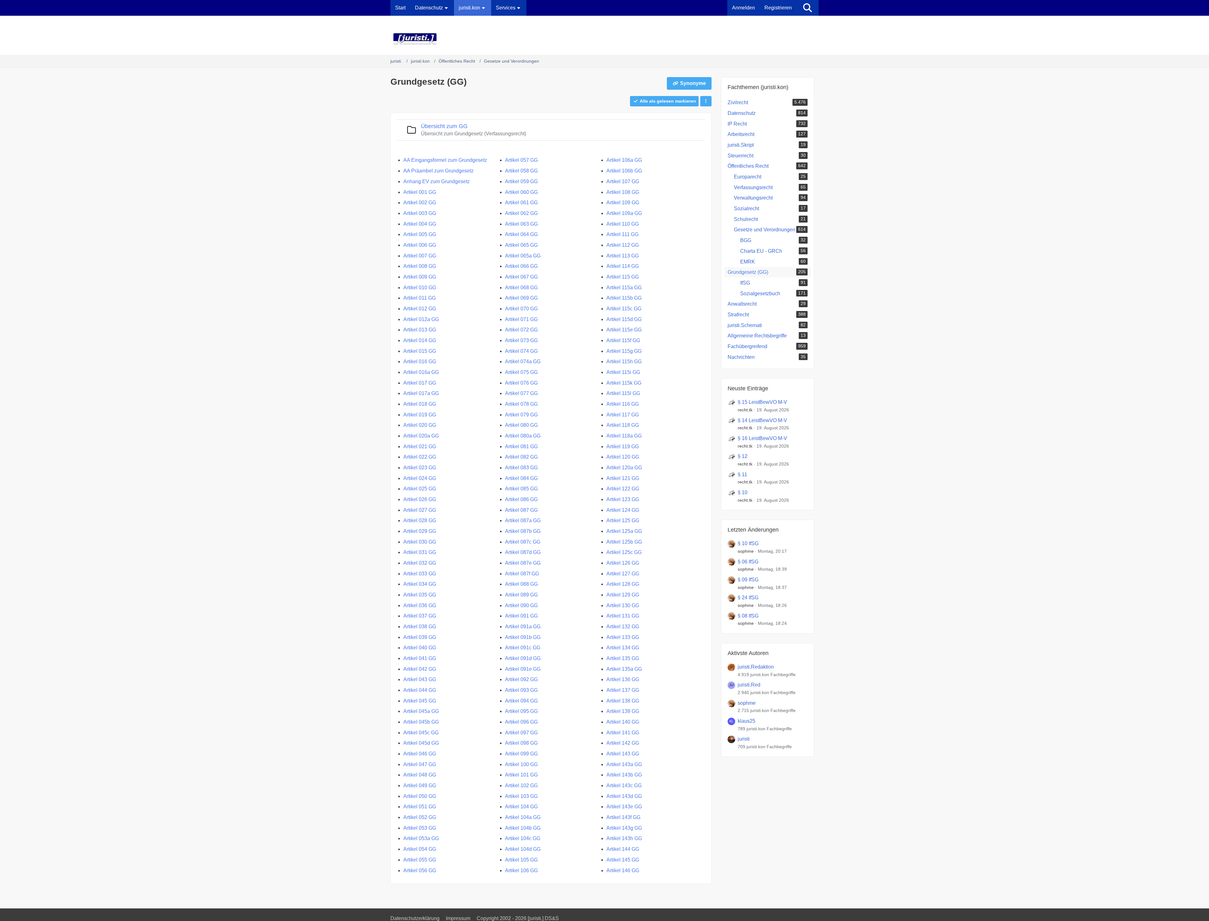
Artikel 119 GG (622, 446)
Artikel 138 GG (622, 700)
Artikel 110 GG (622, 224)
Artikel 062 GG (521, 213)
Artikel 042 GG (419, 669)
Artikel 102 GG (521, 785)
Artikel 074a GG (523, 361)
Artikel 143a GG (624, 764)
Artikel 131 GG (622, 616)
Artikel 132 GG (622, 626)
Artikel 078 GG (521, 404)
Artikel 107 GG (622, 181)
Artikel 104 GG (521, 806)
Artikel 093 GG (521, 690)
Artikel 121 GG (622, 478)
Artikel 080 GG (521, 425)
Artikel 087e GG (523, 563)
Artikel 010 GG (419, 287)
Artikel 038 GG (419, 626)
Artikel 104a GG (523, 817)
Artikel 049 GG (419, 785)
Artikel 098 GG (521, 743)
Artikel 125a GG (624, 531)
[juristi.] (604, 39)
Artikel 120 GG (622, 457)
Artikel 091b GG (523, 637)
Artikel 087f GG (522, 573)
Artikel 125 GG (622, 520)
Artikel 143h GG (624, 838)
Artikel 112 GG (622, 245)
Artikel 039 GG (419, 637)
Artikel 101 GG (521, 774)
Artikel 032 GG (419, 563)
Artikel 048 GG (419, 774)
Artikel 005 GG (419, 234)
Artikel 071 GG (521, 319)
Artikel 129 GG (622, 594)
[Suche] (808, 8)
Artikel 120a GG (624, 467)
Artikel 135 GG (622, 658)
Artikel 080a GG (523, 435)
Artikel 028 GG (419, 520)
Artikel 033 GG (419, 573)
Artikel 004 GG (419, 224)
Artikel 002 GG (419, 202)
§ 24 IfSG (748, 597)
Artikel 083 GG (521, 467)
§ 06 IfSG (748, 561)
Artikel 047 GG (419, 764)
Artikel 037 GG (419, 616)
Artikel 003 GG (419, 213)
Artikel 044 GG (419, 690)
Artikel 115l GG (623, 393)
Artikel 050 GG (419, 796)
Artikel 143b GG (624, 774)
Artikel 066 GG (521, 266)
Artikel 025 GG (419, 488)
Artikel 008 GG (419, 266)
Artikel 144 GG (622, 849)
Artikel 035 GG (419, 594)
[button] (706, 101)
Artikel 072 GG (521, 329)
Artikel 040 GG (419, 647)
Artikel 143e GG (624, 806)
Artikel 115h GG (624, 361)
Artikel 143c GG (624, 785)
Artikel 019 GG (419, 414)
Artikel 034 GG (419, 584)
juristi (744, 739)
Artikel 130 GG (622, 605)
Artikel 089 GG (521, 594)
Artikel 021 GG (419, 446)
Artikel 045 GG (419, 700)
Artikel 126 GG (622, 563)
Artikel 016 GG (419, 361)
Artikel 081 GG (521, 446)
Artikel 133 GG (622, 637)
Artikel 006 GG (419, 245)
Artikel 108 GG (622, 192)
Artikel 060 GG (521, 192)
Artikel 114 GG (622, 266)
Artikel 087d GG (523, 552)
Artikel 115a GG (624, 287)
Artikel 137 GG (622, 690)
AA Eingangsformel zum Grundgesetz (445, 160)
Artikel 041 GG (419, 658)
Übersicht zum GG (444, 126)
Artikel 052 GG (419, 817)
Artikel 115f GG (623, 340)
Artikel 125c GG (624, 552)
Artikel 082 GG (521, 457)
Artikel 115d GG (624, 319)
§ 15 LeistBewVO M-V (762, 402)
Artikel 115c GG (623, 308)
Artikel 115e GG (624, 329)
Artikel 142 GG (622, 743)
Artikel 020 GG (419, 425)
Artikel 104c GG (522, 838)
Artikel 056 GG (419, 870)
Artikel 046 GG (419, 753)
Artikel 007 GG (419, 255)
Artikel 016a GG (421, 372)
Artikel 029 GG (419, 531)
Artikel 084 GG (521, 478)
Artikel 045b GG (421, 722)
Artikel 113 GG (622, 255)
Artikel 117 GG (622, 414)
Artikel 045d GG (421, 743)
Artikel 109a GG (624, 213)
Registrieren (778, 7)
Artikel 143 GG (622, 753)
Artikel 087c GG (522, 542)
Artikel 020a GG (421, 435)
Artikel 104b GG (523, 828)
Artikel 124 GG (622, 510)
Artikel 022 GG (419, 457)
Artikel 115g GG (624, 351)
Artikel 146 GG (622, 870)
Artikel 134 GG (622, 647)
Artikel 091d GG (523, 658)
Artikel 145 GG (622, 859)
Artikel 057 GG (521, 160)
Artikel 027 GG (419, 510)
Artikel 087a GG (523, 520)
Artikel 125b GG (624, 542)
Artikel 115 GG (622, 277)
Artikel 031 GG (419, 552)
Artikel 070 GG (521, 308)
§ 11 (742, 474)
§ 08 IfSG (748, 616)
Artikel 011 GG (419, 298)
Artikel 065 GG (521, 245)
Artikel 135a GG (624, 669)
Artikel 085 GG (521, 488)
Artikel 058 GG (521, 170)
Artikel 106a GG (624, 160)
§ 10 (742, 492)
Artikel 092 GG (521, 679)
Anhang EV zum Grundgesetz (436, 181)
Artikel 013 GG (419, 329)
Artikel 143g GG (624, 828)
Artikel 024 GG (419, 478)
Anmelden (743, 7)
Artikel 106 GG (521, 870)
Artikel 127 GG (622, 573)
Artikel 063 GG (521, 224)
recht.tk (745, 409)
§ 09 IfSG (748, 579)
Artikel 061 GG (521, 202)
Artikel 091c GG (522, 647)
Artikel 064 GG (521, 234)
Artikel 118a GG (624, 435)
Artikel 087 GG (521, 510)
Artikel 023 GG (419, 467)
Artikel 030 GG (419, 542)
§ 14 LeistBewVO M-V (762, 420)
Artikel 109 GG (622, 202)
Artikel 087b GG (523, 531)
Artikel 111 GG (622, 234)
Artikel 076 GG (521, 383)
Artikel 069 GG (521, 298)
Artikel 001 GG (419, 192)
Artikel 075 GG (521, 372)
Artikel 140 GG (622, 722)
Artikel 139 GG (622, 711)
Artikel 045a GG (421, 711)
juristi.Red (749, 684)
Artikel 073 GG (521, 340)
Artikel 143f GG (623, 817)
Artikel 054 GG (419, 849)
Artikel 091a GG (523, 626)
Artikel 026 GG (419, 499)
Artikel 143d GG (624, 796)
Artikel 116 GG (622, 404)
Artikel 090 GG (521, 605)
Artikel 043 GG (419, 679)
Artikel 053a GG (421, 838)
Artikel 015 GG (419, 351)
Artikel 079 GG (521, 414)
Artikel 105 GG (521, 859)
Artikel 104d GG (523, 849)
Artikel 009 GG (419, 277)
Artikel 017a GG (421, 393)
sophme (746, 551)
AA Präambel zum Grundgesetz (438, 170)
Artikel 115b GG (624, 298)
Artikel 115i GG (623, 372)
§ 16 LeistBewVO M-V (762, 438)
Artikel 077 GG (521, 393)
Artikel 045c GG (421, 732)
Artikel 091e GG (523, 669)
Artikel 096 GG (521, 722)
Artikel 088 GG (521, 584)
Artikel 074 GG (521, 351)
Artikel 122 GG (622, 488)
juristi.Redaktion (756, 667)
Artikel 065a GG (523, 255)
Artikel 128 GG (622, 584)
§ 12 (742, 456)
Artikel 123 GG (622, 499)
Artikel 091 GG (521, 616)
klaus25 (746, 721)
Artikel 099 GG (521, 753)
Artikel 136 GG (622, 679)
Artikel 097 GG (521, 732)
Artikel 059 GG (521, 181)
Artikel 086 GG (521, 499)
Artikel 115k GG (623, 383)
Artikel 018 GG (419, 404)
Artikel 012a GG (421, 319)
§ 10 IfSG (748, 543)
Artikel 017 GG (419, 383)
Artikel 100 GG (521, 764)
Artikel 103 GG (521, 796)
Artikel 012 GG (419, 308)
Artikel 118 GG (622, 425)
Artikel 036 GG (419, 605)
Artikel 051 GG (419, 806)
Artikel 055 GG (419, 859)
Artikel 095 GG (521, 711)
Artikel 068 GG (521, 287)
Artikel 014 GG (419, 340)
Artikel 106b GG (624, 170)
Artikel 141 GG (622, 732)
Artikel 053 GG (419, 828)
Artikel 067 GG (521, 277)
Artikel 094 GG (521, 700)
